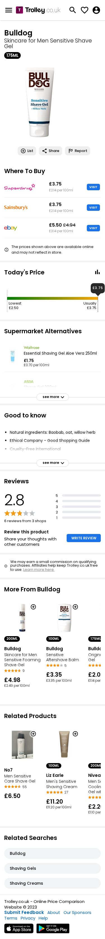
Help (43, 918)
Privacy (28, 918)
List (30, 150)
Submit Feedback (24, 912)
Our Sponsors (77, 912)
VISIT (93, 187)
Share (54, 150)
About (53, 912)
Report (81, 150)
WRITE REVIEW (83, 538)
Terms (10, 918)
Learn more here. (39, 569)
